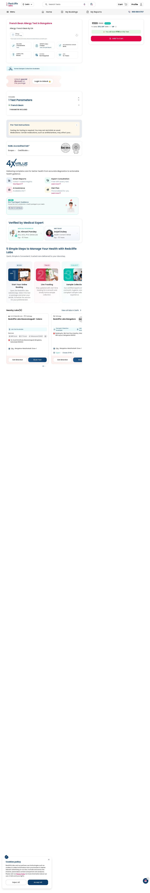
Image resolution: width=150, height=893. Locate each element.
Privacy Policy (20, 874)
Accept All (38, 882)
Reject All (16, 882)
